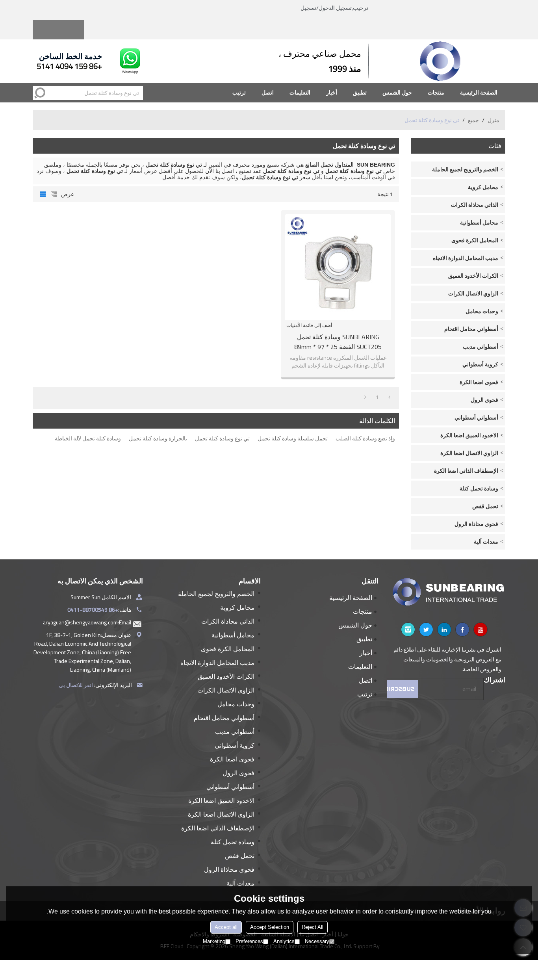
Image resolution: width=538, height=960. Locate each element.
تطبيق (360, 92)
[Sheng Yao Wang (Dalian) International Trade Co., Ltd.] (440, 61)
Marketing (214, 941)
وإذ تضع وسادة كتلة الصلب (365, 438)
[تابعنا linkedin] (444, 629)
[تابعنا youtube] (480, 629)
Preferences (249, 941)
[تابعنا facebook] (462, 629)
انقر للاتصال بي (76, 685)
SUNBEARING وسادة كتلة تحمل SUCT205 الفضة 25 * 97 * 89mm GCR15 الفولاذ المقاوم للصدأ (338, 342)
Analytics (284, 941)
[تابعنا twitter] (426, 629)
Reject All (312, 927)
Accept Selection (269, 927)
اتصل (268, 92)
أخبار (331, 92)
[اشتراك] (397, 689)
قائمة (54, 194)
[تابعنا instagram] (408, 629)
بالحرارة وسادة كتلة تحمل (158, 438)
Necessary (317, 941)
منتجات (436, 92)
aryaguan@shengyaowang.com (80, 622)
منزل (493, 120)
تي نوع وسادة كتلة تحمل (222, 438)
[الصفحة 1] (389, 397)
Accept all (226, 927)
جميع (473, 120)
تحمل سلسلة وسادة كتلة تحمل (293, 438)
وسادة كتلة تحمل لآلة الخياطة (88, 438)
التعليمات (299, 92)
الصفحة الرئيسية (478, 92)
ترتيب (239, 92)
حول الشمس (397, 92)
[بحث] (40, 93)
